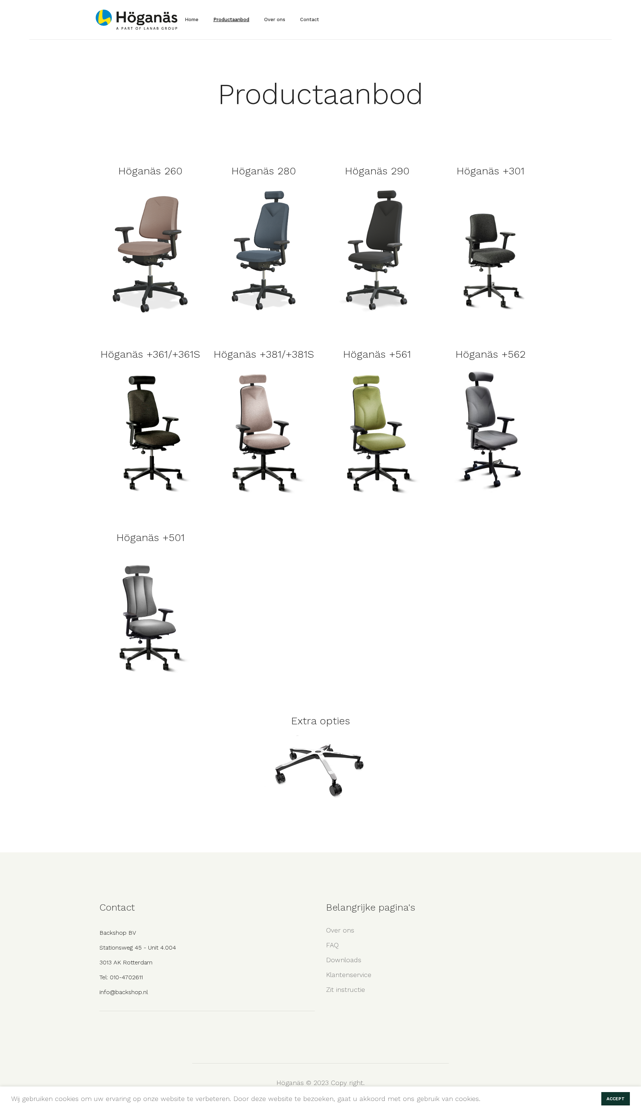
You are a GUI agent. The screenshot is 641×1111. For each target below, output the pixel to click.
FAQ (332, 945)
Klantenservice (348, 975)
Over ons (340, 930)
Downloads (343, 960)
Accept (616, 1098)
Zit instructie (345, 989)
